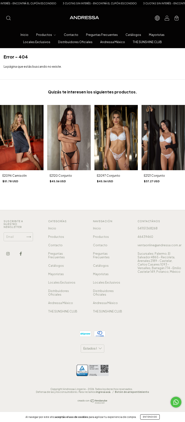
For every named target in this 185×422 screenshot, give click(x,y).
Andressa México (112, 42)
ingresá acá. (103, 391)
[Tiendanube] (93, 402)
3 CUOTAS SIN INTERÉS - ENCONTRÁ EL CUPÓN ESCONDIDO (91, 3)
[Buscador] (8, 18)
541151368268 (148, 228)
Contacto (71, 35)
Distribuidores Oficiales (75, 42)
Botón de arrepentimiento (132, 391)
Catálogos (133, 35)
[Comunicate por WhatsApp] (176, 402)
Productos (44, 35)
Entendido (150, 417)
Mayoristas (157, 35)
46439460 (145, 237)
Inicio (24, 35)
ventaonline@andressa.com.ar (159, 245)
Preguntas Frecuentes (102, 35)
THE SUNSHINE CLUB (147, 42)
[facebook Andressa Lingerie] (20, 254)
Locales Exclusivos (36, 42)
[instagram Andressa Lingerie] (8, 254)
